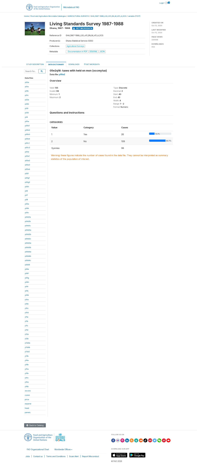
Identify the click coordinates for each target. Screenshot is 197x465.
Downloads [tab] (73, 64)
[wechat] (159, 440)
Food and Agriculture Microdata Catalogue (48, 16)
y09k (27, 295)
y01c (27, 95)
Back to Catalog (36, 425)
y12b (27, 339)
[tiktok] (145, 440)
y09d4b (28, 256)
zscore (28, 391)
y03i (26, 108)
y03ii (27, 113)
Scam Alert (74, 456)
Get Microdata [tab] (93, 64)
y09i (26, 286)
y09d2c (28, 239)
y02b (27, 104)
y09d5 (27, 265)
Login (161, 3)
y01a (27, 86)
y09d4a (28, 252)
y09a (27, 204)
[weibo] (164, 440)
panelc (28, 412)
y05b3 (27, 134)
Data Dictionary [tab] (56, 64)
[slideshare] (136, 440)
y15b (27, 373)
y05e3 (27, 165)
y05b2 (27, 130)
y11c (26, 326)
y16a (27, 382)
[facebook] (113, 440)
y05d (27, 152)
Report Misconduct (90, 456)
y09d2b (28, 234)
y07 (26, 195)
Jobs (27, 456)
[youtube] (168, 440)
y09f (27, 273)
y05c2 (27, 147)
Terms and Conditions (56, 456)
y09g (27, 278)
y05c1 (27, 143)
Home (26, 16)
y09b (27, 208)
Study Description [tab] (35, 64)
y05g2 (27, 182)
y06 (26, 191)
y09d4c (28, 260)
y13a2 (27, 351)
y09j (26, 291)
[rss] (132, 440)
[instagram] (122, 440)
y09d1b (28, 221)
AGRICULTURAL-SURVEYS (78, 16)
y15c (27, 378)
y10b (27, 304)
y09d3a (28, 243)
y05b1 (27, 126)
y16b (27, 386)
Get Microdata (84, 28)
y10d (27, 312)
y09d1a (28, 217)
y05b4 (27, 139)
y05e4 (27, 169)
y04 (26, 117)
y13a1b (27, 347)
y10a (27, 299)
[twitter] (155, 440)
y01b (27, 91)
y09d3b (28, 247)
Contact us (38, 456)
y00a (27, 82)
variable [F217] (134, 16)
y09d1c (28, 225)
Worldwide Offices (62, 449)
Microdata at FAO (71, 7)
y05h (27, 186)
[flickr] (118, 440)
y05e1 (27, 156)
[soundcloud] (141, 440)
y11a (26, 317)
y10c (27, 308)
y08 (26, 199)
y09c (27, 212)
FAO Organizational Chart (38, 449)
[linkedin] (127, 440)
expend (28, 404)
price (27, 399)
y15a (27, 369)
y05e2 (27, 160)
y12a (27, 334)
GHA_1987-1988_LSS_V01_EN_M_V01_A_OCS (108, 16)
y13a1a (27, 343)
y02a (27, 100)
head (27, 408)
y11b (26, 321)
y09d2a (28, 230)
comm (27, 395)
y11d (26, 330)
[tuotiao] (150, 440)
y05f (27, 173)
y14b (27, 364)
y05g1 (27, 178)
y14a (27, 360)
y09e (27, 269)
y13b (27, 356)
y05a (27, 121)
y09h (27, 282)
